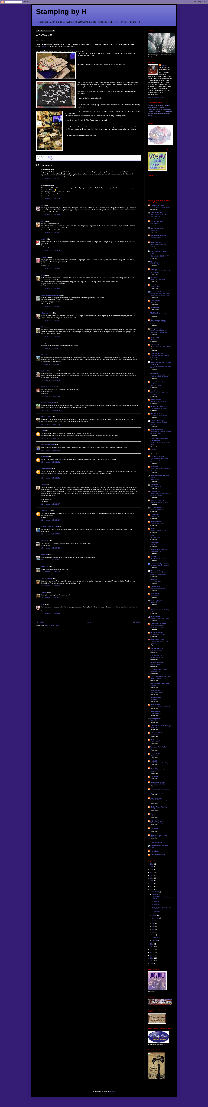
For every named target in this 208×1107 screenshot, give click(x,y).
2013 (152, 952)
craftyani (44, 554)
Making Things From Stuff (159, 807)
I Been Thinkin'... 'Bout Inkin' (159, 683)
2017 (152, 889)
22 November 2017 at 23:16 (50, 520)
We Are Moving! (155, 537)
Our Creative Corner (157, 639)
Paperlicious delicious (158, 854)
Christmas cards (46, 159)
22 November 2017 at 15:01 (50, 348)
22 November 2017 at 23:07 (50, 504)
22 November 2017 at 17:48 (50, 396)
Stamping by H (61, 12)
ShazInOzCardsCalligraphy (50, 295)
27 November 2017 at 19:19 (50, 614)
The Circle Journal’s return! (158, 401)
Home (89, 622)
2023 (152, 872)
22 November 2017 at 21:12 (50, 438)
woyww (59, 159)
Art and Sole (154, 514)
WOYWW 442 (156, 901)
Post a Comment (44, 618)
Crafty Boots (154, 851)
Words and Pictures (157, 292)
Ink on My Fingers (156, 601)
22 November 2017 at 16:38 (50, 380)
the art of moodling (156, 429)
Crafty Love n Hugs (157, 456)
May (153, 929)
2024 (152, 870)
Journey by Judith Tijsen (157, 279)
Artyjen (153, 449)
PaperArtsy (154, 269)
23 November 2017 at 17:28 (50, 572)
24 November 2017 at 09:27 (50, 598)
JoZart (152, 529)
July (153, 923)
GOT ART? (154, 777)
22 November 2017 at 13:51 (50, 320)
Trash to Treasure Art (157, 500)
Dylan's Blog (154, 345)
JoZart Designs (46, 468)
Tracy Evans (154, 338)
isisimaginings (155, 691)
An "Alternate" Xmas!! (156, 657)
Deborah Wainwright (157, 421)
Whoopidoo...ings (156, 329)
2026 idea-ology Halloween (158, 264)
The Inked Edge (155, 740)
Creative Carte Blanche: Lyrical (159, 618)
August (154, 921)
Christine (44, 257)
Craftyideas (154, 828)
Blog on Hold (154, 755)
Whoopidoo (154, 484)
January (154, 940)
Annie (43, 239)
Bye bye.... (153, 749)
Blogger (112, 1091)
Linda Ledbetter (155, 617)
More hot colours (155, 223)
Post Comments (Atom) (52, 625)
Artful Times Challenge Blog (160, 676)
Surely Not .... (154, 727)
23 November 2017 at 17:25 (50, 560)
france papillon (155, 719)
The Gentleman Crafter (158, 320)
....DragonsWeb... (156, 798)
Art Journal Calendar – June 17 (159, 565)
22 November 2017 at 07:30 (50, 199)
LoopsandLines (155, 400)
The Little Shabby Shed (158, 313)
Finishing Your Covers (156, 837)
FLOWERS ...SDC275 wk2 (158, 558)
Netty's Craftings (156, 754)
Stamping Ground (156, 212)
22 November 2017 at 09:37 (50, 307)
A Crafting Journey (156, 821)
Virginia (44, 592)
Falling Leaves (154, 816)
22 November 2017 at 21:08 (50, 424)
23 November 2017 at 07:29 (50, 534)
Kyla (43, 604)
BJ (42, 205)
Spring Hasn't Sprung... (157, 793)
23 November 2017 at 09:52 (50, 548)
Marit (43, 327)
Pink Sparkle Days (156, 648)
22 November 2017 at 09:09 (50, 250)
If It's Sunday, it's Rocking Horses (160, 207)
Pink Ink (153, 814)
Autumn (152, 830)
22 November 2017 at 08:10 (50, 215)
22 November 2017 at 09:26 (50, 268)
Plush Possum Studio (48, 387)
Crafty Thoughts (156, 507)
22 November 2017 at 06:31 (50, 179)
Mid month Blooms (155, 237)
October (154, 915)
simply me (154, 580)
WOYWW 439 (156, 912)
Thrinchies (153, 339)
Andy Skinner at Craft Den (158, 784)
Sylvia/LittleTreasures (48, 371)
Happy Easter (154, 741)
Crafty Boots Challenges (158, 624)
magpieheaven (155, 391)
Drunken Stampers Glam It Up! (159, 763)
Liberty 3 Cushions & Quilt (158, 530)
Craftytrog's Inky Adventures (160, 564)
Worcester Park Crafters (158, 747)
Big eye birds (154, 734)
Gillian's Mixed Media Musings (160, 726)
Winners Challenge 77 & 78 (158, 678)
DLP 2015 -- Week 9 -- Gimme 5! (160, 706)
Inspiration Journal (156, 662)
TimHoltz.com (155, 262)
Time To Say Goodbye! (157, 823)
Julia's (44, 46)
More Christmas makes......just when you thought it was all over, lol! (159, 459)
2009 (152, 964)
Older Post (136, 622)
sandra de (44, 540)
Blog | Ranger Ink (156, 842)
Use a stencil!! (154, 685)
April (153, 932)
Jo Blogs (153, 557)
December (155, 892)
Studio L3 (153, 761)
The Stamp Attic (155, 697)
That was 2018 (154, 479)
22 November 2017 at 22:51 (50, 478)
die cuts (54, 159)
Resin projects (154, 595)
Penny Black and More (158, 235)
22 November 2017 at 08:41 (50, 233)
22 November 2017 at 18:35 (50, 410)
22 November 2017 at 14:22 (50, 336)
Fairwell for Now (155, 671)
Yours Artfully (155, 594)
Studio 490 (154, 467)
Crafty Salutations (156, 221)
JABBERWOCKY (156, 733)
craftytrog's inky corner (158, 550)
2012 (152, 955)
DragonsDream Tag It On (158, 669)
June (153, 926)
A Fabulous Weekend (156, 650)
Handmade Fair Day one (157, 634)
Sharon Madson (46, 578)
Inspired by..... (154, 230)
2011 (152, 958)
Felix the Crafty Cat (48, 403)
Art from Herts (155, 587)
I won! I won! (154, 809)
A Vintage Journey (156, 353)
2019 (152, 884)
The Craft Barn (155, 521)
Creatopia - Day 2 (155, 286)
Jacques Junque (156, 608)
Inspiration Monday (156, 664)
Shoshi (43, 484)
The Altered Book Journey (159, 835)
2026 (152, 864)
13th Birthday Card (155, 551)
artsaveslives (155, 705)
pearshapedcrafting (48, 444)
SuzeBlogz (154, 543)
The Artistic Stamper (157, 571)
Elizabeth (44, 355)
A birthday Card (154, 516)
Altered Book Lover (157, 205)
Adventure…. (154, 315)
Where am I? (154, 720)
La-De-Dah (154, 768)
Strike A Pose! (154, 602)
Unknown (44, 456)
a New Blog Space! (156, 581)
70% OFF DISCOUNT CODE (159, 523)
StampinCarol (46, 510)
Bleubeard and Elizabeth (49, 526)
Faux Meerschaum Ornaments (159, 502)
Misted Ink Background (157, 509)
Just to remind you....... (157, 713)
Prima (152, 536)
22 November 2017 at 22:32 (50, 462)
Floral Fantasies (155, 242)
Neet (43, 275)
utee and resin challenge (157, 588)
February (155, 938)
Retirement (153, 699)
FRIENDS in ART (156, 414)
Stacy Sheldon (46, 417)
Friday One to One (155, 486)
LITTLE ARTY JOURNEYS (159, 407)
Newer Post (40, 622)
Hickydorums (155, 301)
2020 (152, 881)
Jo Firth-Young (155, 308)
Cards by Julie (155, 492)
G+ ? (151, 451)
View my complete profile (156, 97)
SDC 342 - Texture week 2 (158, 385)
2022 (152, 875)
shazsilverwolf (46, 313)
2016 (152, 944)
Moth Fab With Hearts (156, 692)
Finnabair (153, 278)
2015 (152, 947)
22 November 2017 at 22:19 (50, 450)
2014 (152, 950)
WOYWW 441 (156, 904)
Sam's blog (154, 285)
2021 (152, 878)
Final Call (153, 302)
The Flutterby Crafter (157, 782)
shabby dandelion (156, 632)
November (155, 894)
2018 (152, 886)
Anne (43, 431)
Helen (164, 65)
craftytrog (44, 566)
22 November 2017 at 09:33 (50, 289)
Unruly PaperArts (156, 655)
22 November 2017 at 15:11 (50, 364)
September (155, 918)
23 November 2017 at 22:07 (50, 586)
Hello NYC (153, 544)
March (154, 935)
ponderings (154, 373)
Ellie (42, 221)
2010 (152, 961)
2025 (152, 867)
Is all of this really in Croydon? (159, 408)
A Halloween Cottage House (158, 415)
